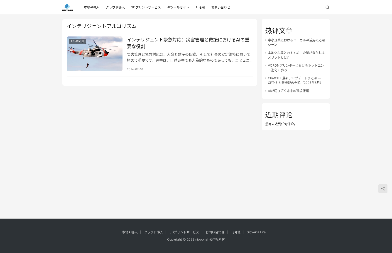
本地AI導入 (91, 7)
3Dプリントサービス (146, 7)
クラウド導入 (115, 7)
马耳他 (235, 232)
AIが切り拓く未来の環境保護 (288, 91)
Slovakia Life (256, 232)
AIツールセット (178, 7)
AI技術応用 (77, 41)
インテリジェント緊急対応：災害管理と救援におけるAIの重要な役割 (188, 43)
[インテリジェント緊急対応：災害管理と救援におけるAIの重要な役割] (94, 53)
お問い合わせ (220, 7)
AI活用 (200, 7)
